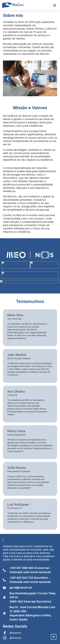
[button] (54, 5)
